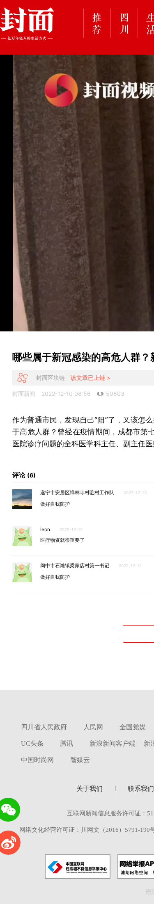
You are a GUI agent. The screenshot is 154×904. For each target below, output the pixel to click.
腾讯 (66, 743)
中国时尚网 (37, 759)
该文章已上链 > (90, 377)
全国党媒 (133, 727)
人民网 (93, 727)
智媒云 (80, 759)
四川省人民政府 (44, 727)
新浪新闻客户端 (113, 743)
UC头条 (32, 743)
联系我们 (141, 788)
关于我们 (89, 788)
